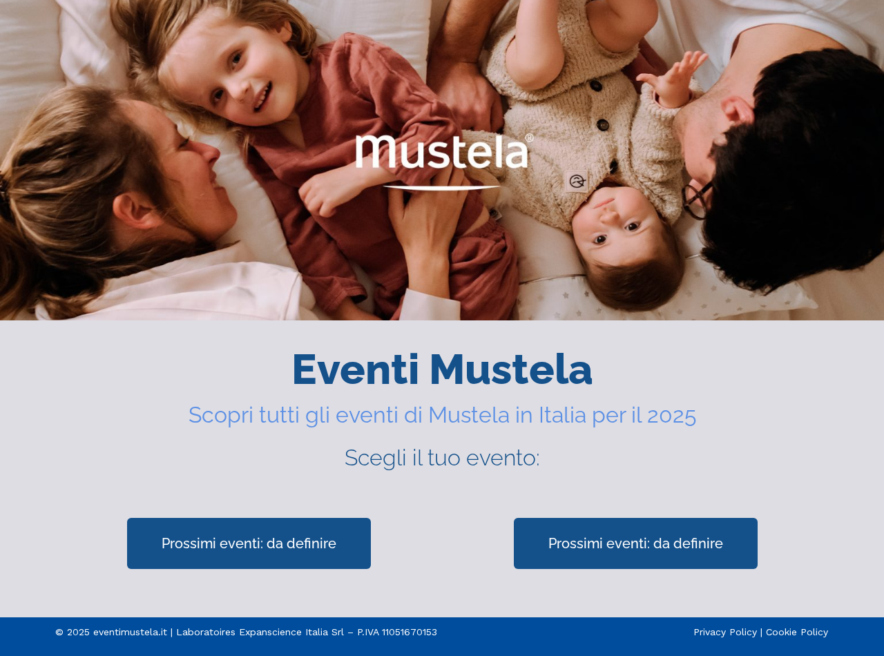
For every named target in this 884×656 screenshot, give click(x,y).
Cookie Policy (797, 631)
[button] (249, 543)
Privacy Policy (725, 631)
